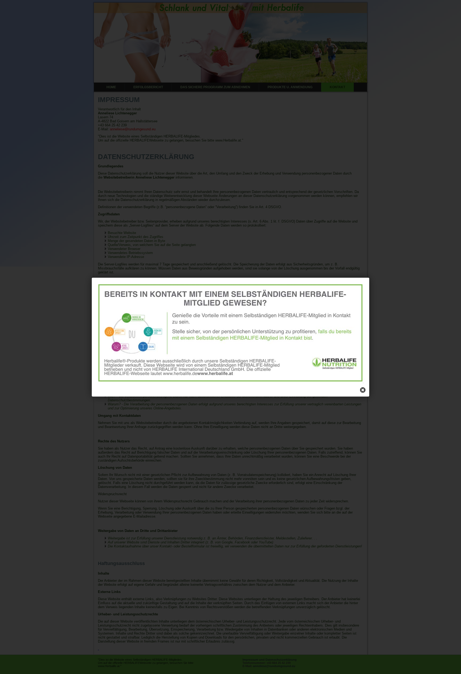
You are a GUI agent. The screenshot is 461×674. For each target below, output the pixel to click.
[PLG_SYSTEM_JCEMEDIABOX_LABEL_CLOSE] (363, 390)
